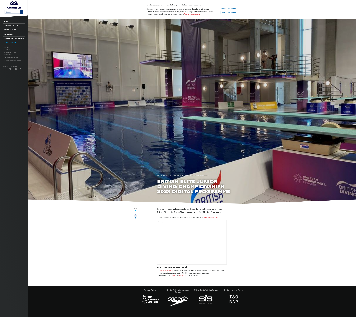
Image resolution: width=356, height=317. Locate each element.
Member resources (10, 52)
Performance (8, 34)
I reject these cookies (229, 12)
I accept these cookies (228, 8)
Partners (139, 284)
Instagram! (182, 275)
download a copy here (210, 217)
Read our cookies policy (192, 14)
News (6, 21)
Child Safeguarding (11, 57)
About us (7, 50)
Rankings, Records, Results (14, 38)
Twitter (173, 275)
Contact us (8, 55)
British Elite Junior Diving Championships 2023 (191, 175)
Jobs (147, 284)
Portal (6, 47)
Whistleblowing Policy (12, 60)
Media (177, 284)
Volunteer (157, 284)
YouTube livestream (166, 270)
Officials (168, 284)
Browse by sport (10, 43)
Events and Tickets (11, 25)
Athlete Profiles (10, 30)
